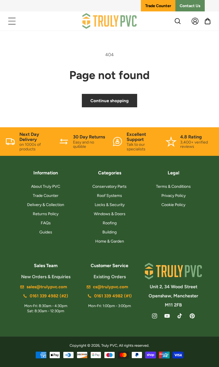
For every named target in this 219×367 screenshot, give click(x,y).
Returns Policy (45, 213)
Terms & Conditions (173, 186)
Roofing (110, 223)
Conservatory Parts (109, 186)
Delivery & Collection (45, 204)
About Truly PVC (45, 186)
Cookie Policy (173, 204)
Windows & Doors (109, 213)
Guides (45, 232)
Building (109, 232)
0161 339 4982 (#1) (113, 296)
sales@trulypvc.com (47, 286)
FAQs (46, 223)
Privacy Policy (173, 195)
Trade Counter (158, 5)
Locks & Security (110, 204)
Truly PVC (109, 345)
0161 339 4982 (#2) (49, 296)
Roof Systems (109, 195)
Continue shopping (109, 100)
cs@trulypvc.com (110, 286)
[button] (12, 21)
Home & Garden (109, 241)
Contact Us (190, 5)
